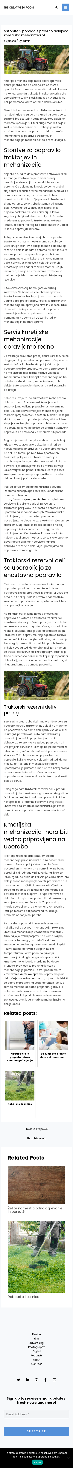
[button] (56, 7)
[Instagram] (36, 1380)
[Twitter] (18, 1380)
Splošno (11, 41)
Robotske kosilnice (23, 1296)
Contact (36, 1364)
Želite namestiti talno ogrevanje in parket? (35, 1210)
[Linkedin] (27, 1380)
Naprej (38, 1462)
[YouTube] (54, 1380)
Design (36, 1334)
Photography (36, 1347)
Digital (37, 1351)
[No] (68, 1458)
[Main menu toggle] (65, 7)
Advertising (36, 1343)
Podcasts (36, 1355)
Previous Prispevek (36, 1129)
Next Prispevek (36, 1138)
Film (36, 1338)
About (36, 1360)
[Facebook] (45, 1380)
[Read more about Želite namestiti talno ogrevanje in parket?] (36, 1185)
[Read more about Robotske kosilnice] (36, 1256)
